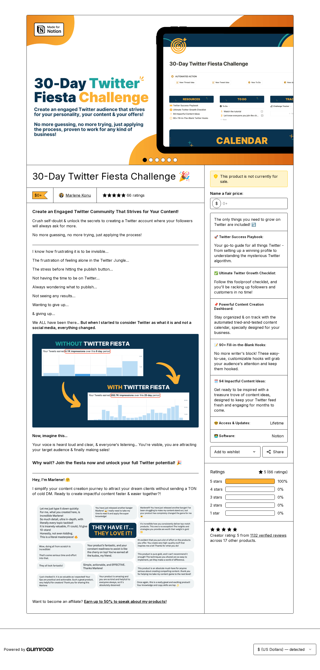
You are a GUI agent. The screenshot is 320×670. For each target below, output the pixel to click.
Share (278, 451)
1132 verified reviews (268, 535)
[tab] (145, 160)
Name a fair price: (226, 193)
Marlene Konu (78, 195)
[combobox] (235, 451)
